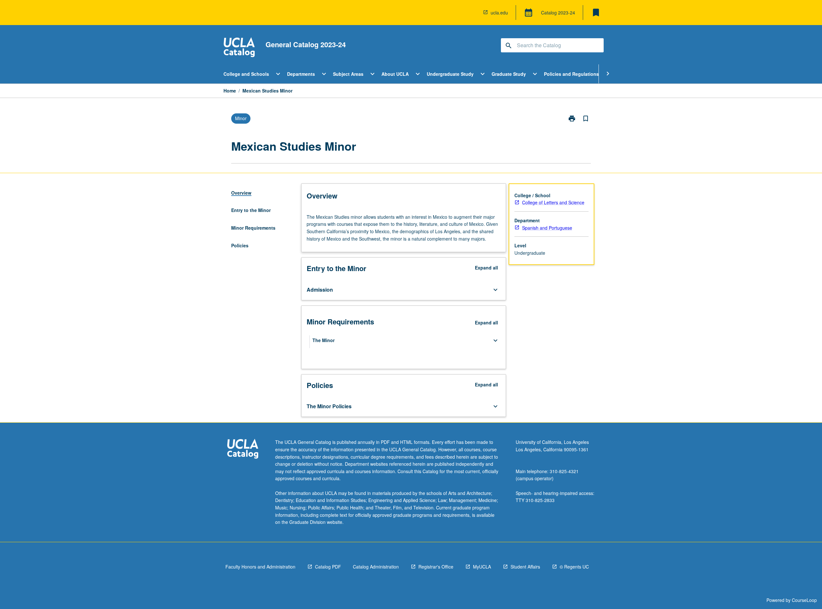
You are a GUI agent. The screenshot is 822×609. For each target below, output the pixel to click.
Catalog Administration (376, 566)
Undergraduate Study (450, 74)
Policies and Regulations (571, 74)
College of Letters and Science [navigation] (553, 202)
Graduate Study (509, 74)
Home (229, 90)
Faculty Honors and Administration (260, 566)
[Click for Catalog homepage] (239, 48)
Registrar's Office (435, 566)
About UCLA (395, 74)
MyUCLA (482, 566)
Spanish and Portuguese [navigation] (547, 228)
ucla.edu (499, 12)
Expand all (486, 267)
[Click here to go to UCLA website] (243, 449)
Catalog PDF (328, 566)
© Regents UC (574, 566)
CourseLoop (804, 600)
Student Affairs (525, 566)
